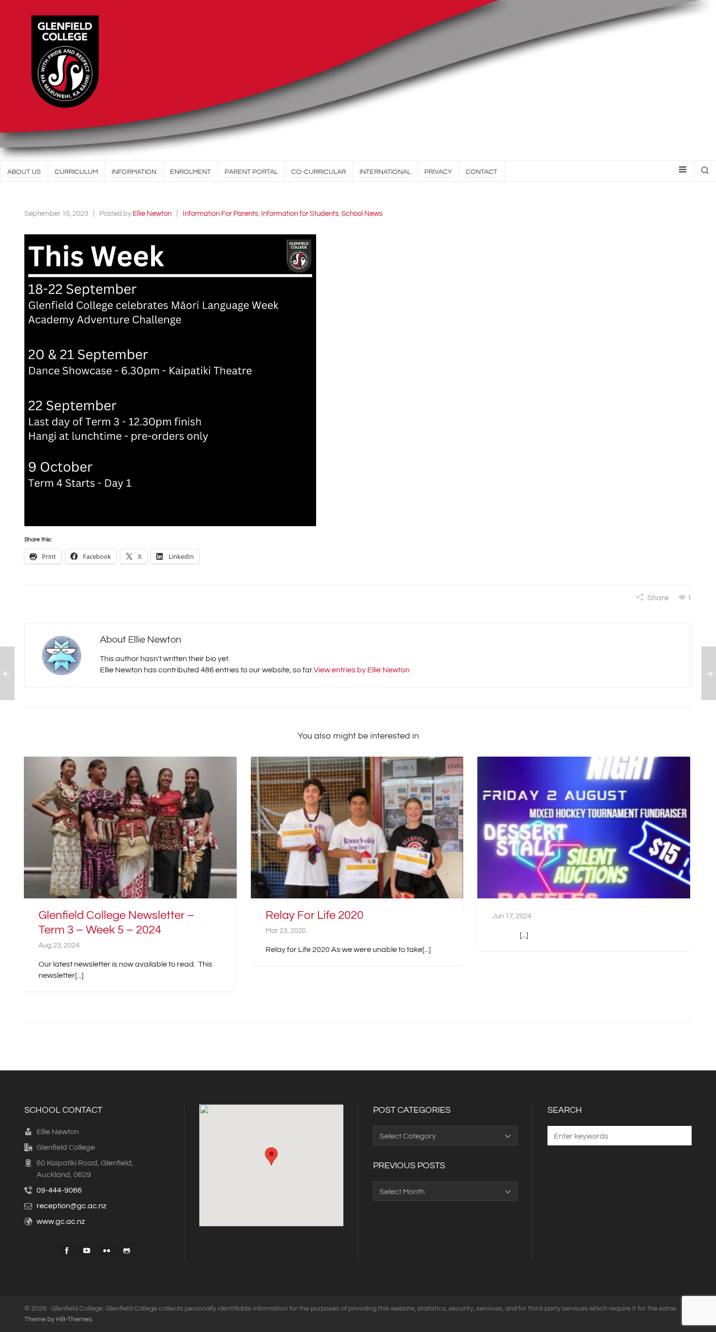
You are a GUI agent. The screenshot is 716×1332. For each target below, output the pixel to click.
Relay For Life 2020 (314, 915)
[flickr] (106, 1250)
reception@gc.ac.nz (71, 1206)
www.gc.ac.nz (61, 1221)
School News (361, 213)
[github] (126, 1250)
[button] (170, 380)
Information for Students (300, 213)
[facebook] (66, 1250)
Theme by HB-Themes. (59, 1319)
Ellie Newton (151, 213)
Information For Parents (220, 213)
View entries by (362, 670)
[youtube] (86, 1250)
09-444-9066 (59, 1190)
